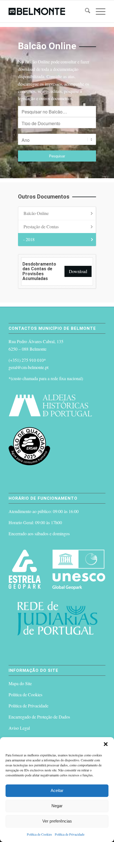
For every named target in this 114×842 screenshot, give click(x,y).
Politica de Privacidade (28, 706)
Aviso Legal (19, 728)
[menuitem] (84, 11)
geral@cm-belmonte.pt (28, 367)
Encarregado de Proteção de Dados (39, 717)
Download (78, 271)
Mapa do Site (20, 683)
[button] (105, 744)
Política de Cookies (39, 834)
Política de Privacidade (69, 834)
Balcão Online (36, 213)
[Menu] (97, 11)
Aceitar (57, 790)
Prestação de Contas (41, 226)
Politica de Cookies (25, 694)
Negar (57, 805)
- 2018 (29, 239)
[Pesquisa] (84, 11)
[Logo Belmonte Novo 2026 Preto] (47, 11)
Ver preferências (57, 821)
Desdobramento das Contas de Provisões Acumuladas (39, 271)
